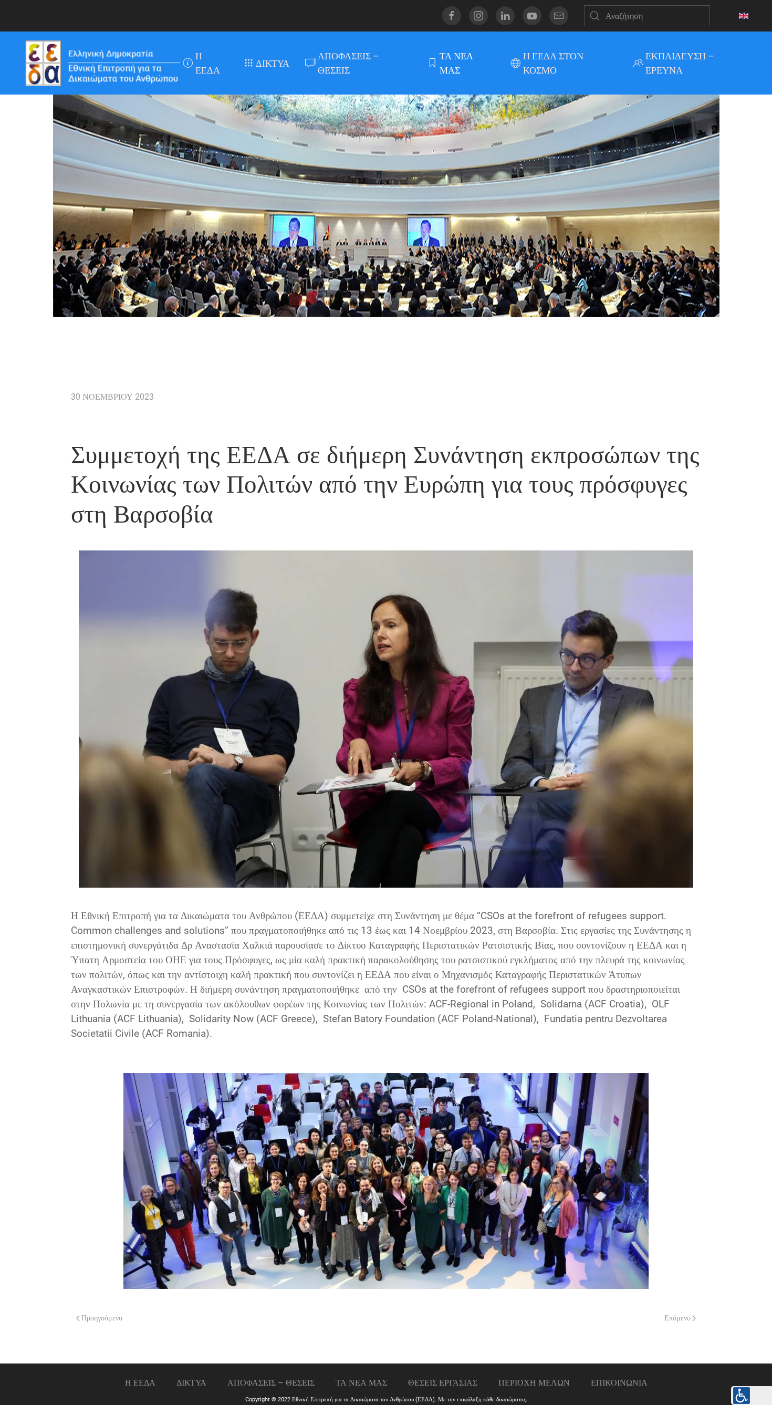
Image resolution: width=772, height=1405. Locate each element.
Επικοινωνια (619, 1383)
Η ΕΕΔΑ (207, 63)
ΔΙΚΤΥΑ (272, 63)
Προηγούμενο (101, 1318)
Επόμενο (678, 1318)
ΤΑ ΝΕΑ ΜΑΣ (456, 63)
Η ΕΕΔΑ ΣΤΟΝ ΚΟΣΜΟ (553, 63)
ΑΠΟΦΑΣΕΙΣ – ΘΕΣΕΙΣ (348, 63)
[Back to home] (102, 63)
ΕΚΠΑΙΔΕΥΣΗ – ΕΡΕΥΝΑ (679, 63)
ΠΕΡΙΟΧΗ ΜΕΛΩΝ (534, 1383)
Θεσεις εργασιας (442, 1383)
